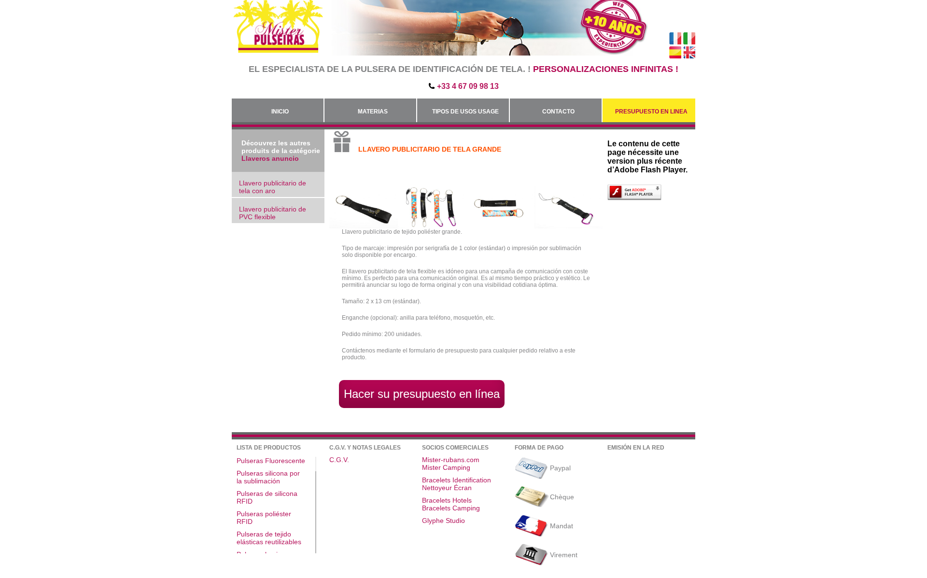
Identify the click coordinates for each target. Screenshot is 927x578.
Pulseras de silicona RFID (267, 497)
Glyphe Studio (443, 520)
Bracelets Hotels (447, 500)
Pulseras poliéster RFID (264, 517)
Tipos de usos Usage (465, 111)
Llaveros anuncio (270, 158)
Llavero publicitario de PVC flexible (272, 213)
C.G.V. (339, 460)
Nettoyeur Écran (447, 488)
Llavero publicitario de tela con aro (272, 187)
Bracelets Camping (451, 508)
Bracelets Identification (456, 480)
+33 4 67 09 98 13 (468, 86)
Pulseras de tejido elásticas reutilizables (269, 538)
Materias (373, 111)
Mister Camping (446, 467)
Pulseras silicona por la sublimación (268, 477)
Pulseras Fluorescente (271, 461)
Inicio (280, 111)
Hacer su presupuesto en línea (422, 393)
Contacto (558, 111)
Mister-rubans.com (450, 460)
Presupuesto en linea (651, 111)
